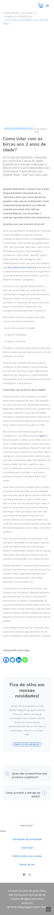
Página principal (11, 13)
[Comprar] (40, 5)
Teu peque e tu (29, 13)
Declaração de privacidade (27, 839)
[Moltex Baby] (13, 5)
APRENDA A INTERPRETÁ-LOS (19, 16)
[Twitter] (12, 660)
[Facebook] (6, 660)
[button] (47, 5)
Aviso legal (27, 847)
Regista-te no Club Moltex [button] (27, 744)
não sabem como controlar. (22, 267)
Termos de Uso (27, 864)
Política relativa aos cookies (27, 856)
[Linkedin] (19, 660)
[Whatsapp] (25, 660)
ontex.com (27, 903)
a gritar (42, 435)
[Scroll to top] (48, 909)
